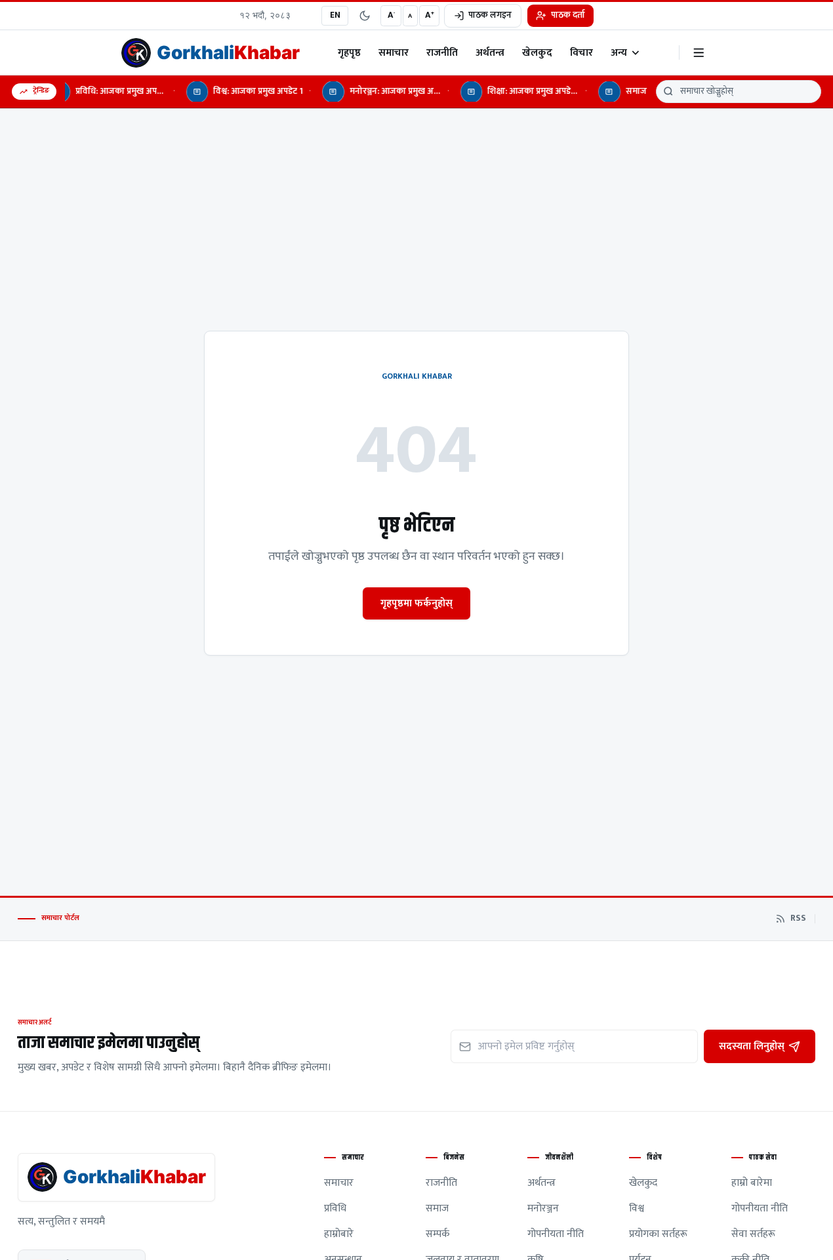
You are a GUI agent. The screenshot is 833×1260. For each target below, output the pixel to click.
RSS (798, 918)
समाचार (393, 52)
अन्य (619, 52)
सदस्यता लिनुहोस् (751, 1046)
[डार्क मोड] (364, 16)
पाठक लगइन (490, 15)
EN (335, 15)
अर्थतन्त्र (490, 52)
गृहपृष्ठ (349, 52)
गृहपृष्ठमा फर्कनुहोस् (416, 603)
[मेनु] (698, 52)
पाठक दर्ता (568, 15)
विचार (581, 52)
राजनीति (442, 52)
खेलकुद (537, 52)
